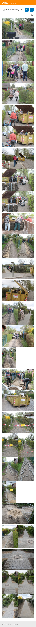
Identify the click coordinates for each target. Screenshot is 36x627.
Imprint (15, 624)
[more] (32, 10)
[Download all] (27, 10)
